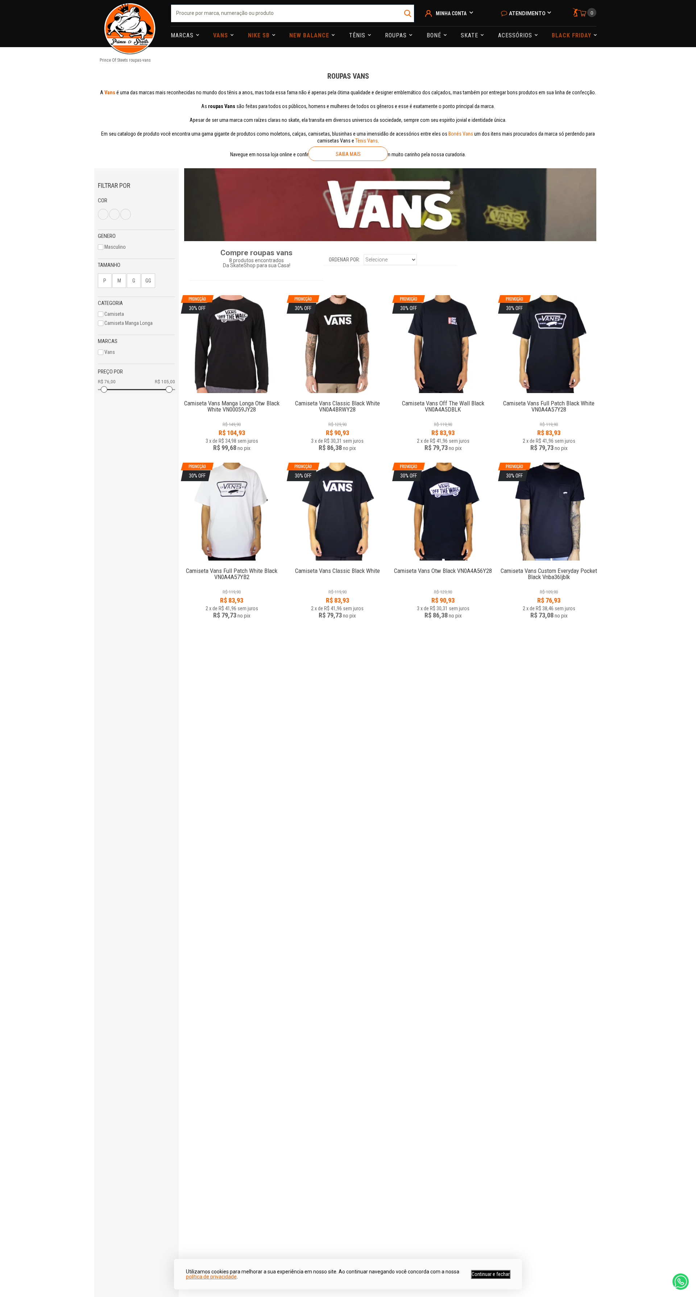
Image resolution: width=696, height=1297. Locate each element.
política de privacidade (211, 1277)
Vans (221, 35)
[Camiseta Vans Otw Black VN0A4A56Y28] (443, 567)
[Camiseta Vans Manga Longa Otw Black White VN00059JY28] (231, 399)
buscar (408, 13)
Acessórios (516, 35)
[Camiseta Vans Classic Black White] (337, 567)
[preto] (114, 214)
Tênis (358, 35)
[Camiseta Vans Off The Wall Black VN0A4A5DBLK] (443, 399)
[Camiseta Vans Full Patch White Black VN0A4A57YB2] (231, 567)
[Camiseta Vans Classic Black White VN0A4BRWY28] (337, 399)
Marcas (183, 35)
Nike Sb (260, 35)
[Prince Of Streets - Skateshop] (130, 23)
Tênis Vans (366, 141)
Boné (435, 35)
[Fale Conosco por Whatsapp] (680, 1281)
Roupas (397, 35)
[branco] (103, 214)
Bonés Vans (460, 134)
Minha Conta (451, 13)
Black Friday (572, 35)
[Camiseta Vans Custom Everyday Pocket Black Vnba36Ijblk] (549, 567)
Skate (470, 35)
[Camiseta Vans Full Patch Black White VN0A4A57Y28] (549, 399)
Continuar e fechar (491, 1274)
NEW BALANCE (310, 35)
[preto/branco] (125, 214)
